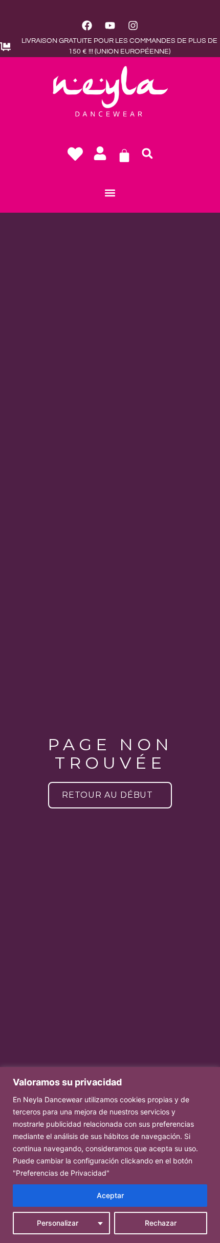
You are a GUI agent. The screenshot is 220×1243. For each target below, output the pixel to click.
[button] (147, 153)
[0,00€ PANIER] (124, 155)
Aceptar (110, 1195)
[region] (110, 1155)
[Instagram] (133, 25)
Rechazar (161, 1223)
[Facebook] (87, 25)
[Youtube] (110, 25)
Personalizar (57, 1223)
